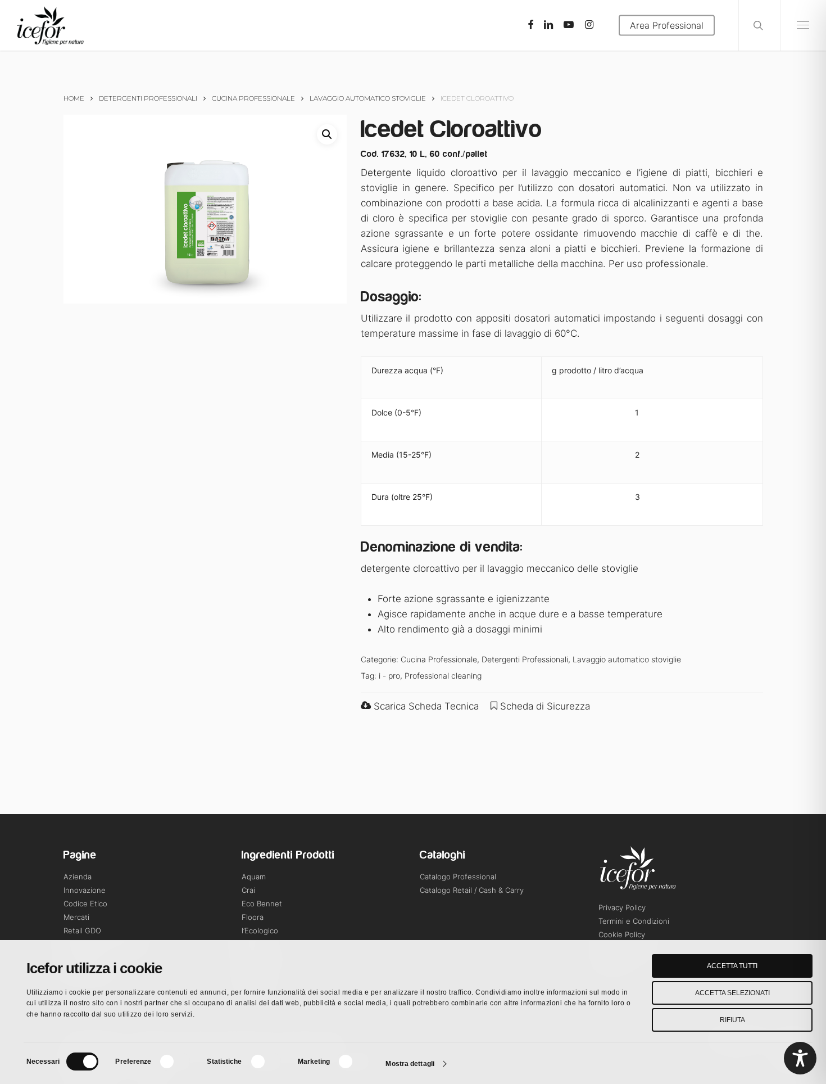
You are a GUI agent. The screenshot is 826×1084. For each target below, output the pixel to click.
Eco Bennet (262, 903)
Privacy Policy (622, 907)
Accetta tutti (732, 966)
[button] (327, 134)
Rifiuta (732, 1020)
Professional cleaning (443, 675)
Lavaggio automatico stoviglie (368, 98)
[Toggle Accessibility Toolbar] (800, 1058)
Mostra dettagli (409, 1064)
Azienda (77, 876)
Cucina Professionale (253, 98)
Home (73, 98)
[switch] (174, 1062)
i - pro (389, 675)
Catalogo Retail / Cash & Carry (472, 890)
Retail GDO (82, 930)
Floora (253, 917)
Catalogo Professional (458, 876)
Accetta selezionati (732, 993)
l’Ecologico (260, 930)
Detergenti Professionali (148, 98)
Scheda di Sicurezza (543, 706)
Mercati (76, 917)
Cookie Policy (621, 934)
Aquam (254, 876)
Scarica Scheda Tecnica (425, 706)
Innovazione (84, 890)
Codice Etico (85, 903)
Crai (248, 890)
